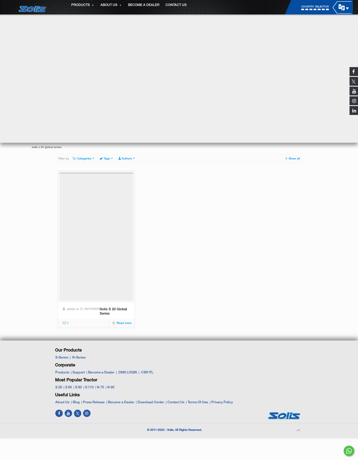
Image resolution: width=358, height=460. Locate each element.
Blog (76, 402)
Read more (124, 323)
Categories (84, 158)
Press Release (94, 402)
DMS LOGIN (128, 372)
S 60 (68, 387)
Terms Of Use (198, 402)
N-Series (79, 357)
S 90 (78, 387)
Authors (127, 158)
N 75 (100, 387)
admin (71, 309)
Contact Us (175, 402)
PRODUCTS (80, 5)
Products (62, 372)
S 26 (58, 387)
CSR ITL (147, 372)
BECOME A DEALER (143, 5)
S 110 (89, 387)
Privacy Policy (222, 402)
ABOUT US (108, 5)
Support (79, 372)
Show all (294, 158)
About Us (62, 402)
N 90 (110, 387)
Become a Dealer (101, 372)
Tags (107, 158)
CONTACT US (176, 5)
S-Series (61, 357)
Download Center (151, 402)
